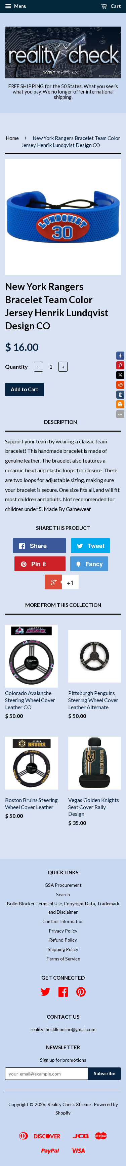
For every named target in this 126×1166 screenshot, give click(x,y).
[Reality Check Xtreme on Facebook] (63, 994)
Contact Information (63, 921)
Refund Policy (63, 940)
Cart (115, 6)
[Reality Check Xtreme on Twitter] (45, 994)
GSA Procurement (63, 885)
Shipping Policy (63, 949)
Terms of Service (63, 958)
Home (12, 138)
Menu (20, 6)
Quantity (16, 366)
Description (60, 422)
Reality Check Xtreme (69, 1104)
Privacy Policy (63, 931)
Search (63, 894)
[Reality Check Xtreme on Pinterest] (81, 994)
